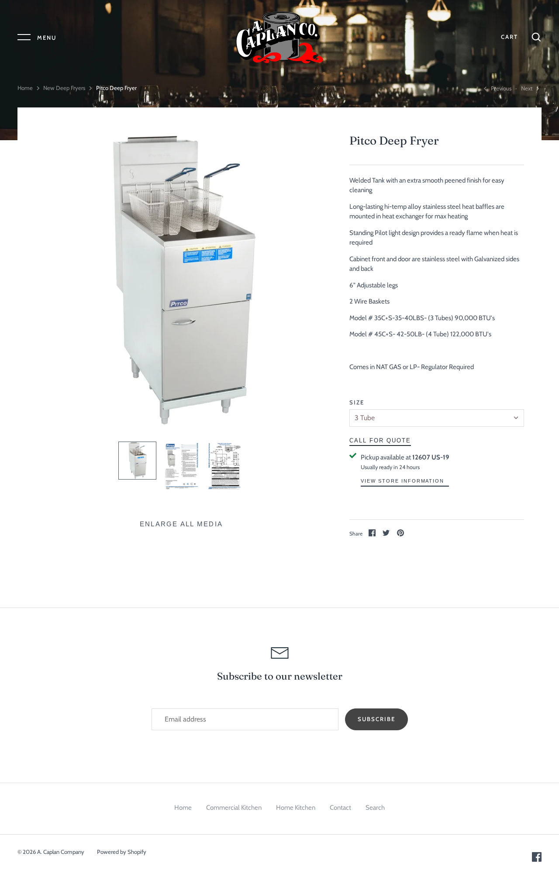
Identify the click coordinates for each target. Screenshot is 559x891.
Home (25, 87)
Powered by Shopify (121, 851)
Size (356, 402)
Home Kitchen (295, 808)
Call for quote (380, 440)
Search (375, 808)
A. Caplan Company (60, 851)
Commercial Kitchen (234, 808)
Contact (340, 808)
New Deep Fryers (64, 87)
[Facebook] (537, 859)
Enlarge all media (181, 524)
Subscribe (376, 718)
